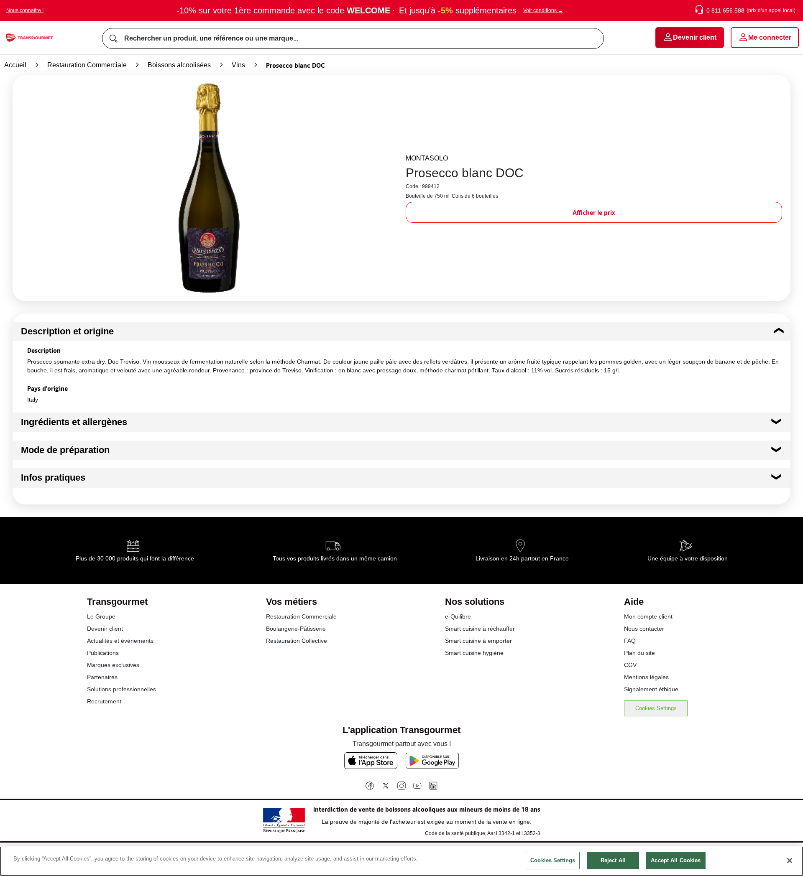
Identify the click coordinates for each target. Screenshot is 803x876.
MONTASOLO (427, 158)
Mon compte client (648, 616)
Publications (103, 652)
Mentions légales (646, 677)
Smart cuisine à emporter (478, 640)
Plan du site (639, 652)
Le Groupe (101, 616)
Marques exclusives (113, 665)
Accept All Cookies (676, 860)
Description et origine (67, 331)
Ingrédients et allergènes (74, 422)
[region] (401, 861)
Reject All (613, 860)
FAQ (630, 640)
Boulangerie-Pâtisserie (296, 628)
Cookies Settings (656, 708)
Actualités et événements (120, 640)
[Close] (789, 860)
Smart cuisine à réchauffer (480, 628)
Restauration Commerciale (87, 65)
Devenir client (105, 628)
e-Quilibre (458, 616)
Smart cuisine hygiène (474, 652)
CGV (630, 665)
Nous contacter (644, 628)
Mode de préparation (65, 450)
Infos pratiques (53, 477)
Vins (238, 65)
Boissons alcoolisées (179, 65)
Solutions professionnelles (121, 689)
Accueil (15, 65)
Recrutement (104, 701)
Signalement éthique (651, 689)
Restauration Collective (296, 640)
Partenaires (102, 677)
